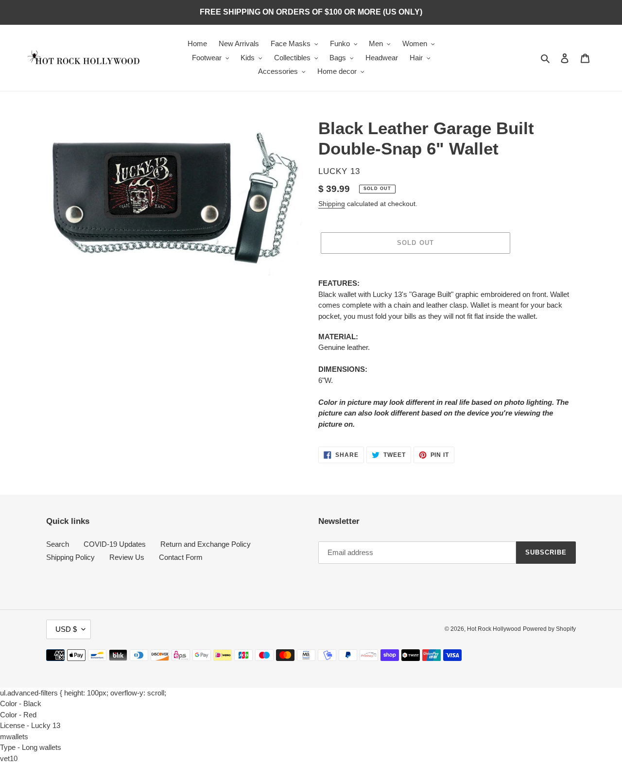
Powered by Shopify (549, 628)
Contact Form (181, 557)
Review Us (126, 557)
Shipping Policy (70, 557)
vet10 (8, 758)
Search (57, 544)
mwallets (14, 736)
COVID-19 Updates (115, 544)
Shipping (331, 204)
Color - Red (18, 715)
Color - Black (20, 703)
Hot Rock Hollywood (494, 628)
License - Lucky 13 (30, 725)
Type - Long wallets (30, 747)
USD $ (66, 629)
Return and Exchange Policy (205, 544)
